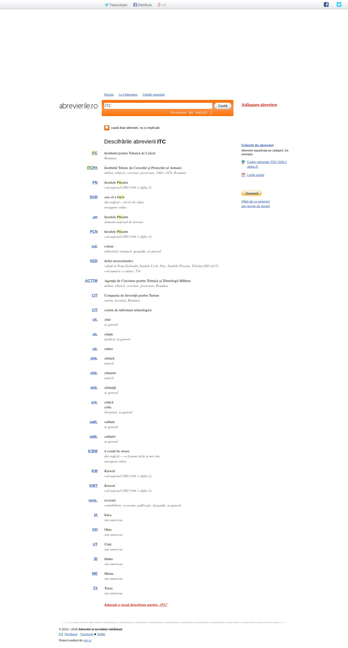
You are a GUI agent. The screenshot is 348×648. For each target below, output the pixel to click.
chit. (94, 358)
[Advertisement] (174, 50)
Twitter (101, 634)
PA (92, 168)
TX (95, 588)
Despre (109, 94)
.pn (95, 217)
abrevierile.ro (78, 106)
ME (95, 573)
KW (95, 471)
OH (95, 529)
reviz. (93, 500)
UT (95, 544)
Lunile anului (255, 175)
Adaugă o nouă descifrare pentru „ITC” (136, 605)
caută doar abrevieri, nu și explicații (135, 128)
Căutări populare (154, 94)
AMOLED (201, 112)
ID (96, 559)
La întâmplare (128, 94)
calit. (94, 422)
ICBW (93, 451)
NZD (94, 261)
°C (211, 112)
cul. (95, 246)
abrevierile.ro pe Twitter (339, 4)
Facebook (86, 634)
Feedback (71, 634)
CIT (95, 295)
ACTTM (91, 281)
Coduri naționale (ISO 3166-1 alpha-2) (267, 164)
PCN (94, 231)
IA (96, 515)
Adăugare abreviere (259, 105)
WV (191, 112)
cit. (95, 319)
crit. (94, 402)
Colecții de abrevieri (257, 145)
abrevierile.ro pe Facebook (326, 4)
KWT (93, 486)
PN (95, 182)
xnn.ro (87, 640)
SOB (94, 197)
